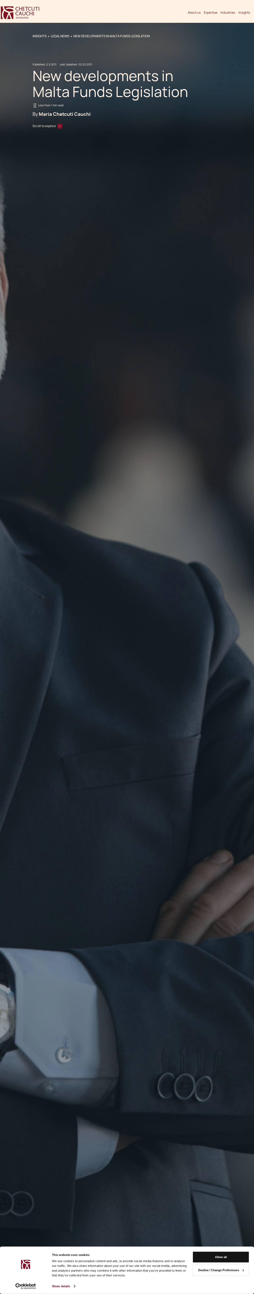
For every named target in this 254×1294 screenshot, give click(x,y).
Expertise (210, 13)
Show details (61, 1286)
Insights (244, 13)
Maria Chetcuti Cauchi (65, 114)
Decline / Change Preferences (218, 1270)
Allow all (221, 1257)
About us (194, 13)
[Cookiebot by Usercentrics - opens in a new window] (25, 1286)
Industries (227, 13)
